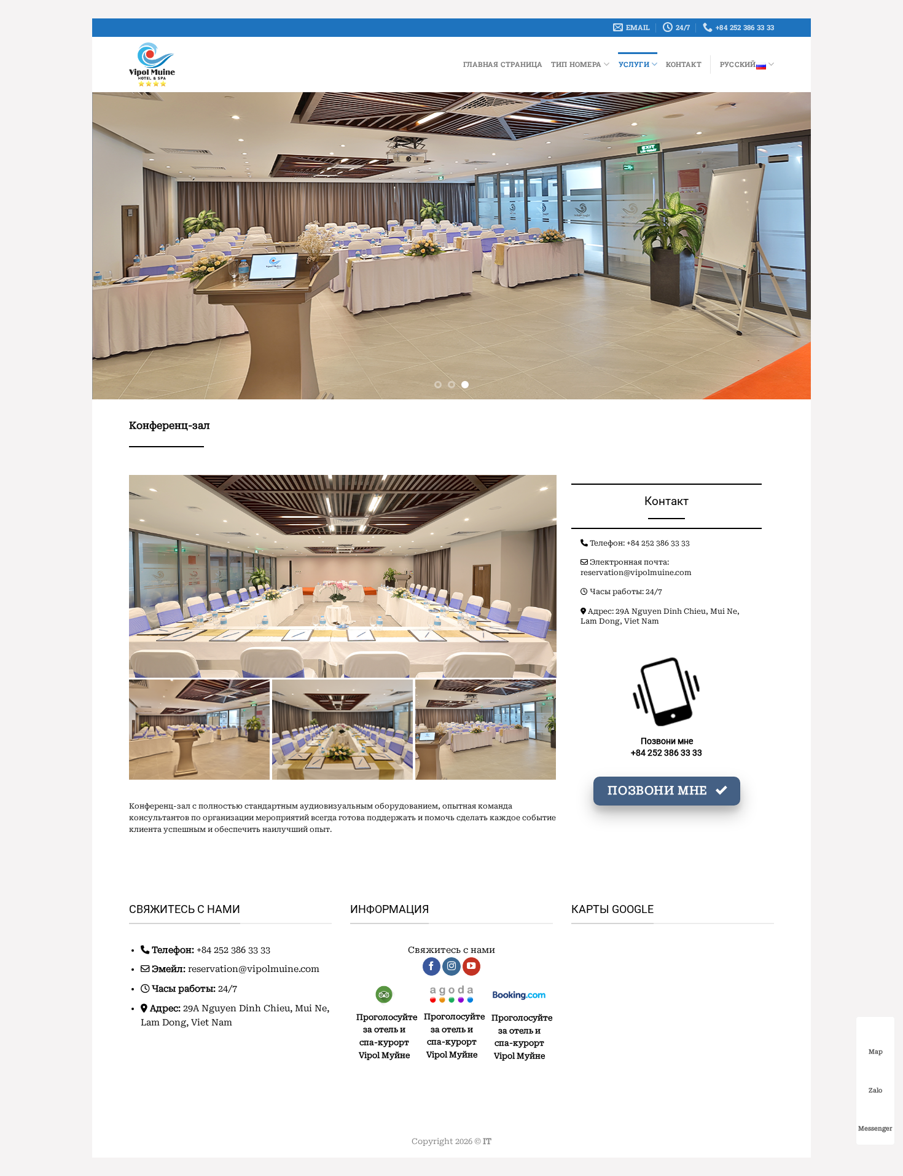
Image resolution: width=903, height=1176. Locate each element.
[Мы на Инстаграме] (451, 966)
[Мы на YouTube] (472, 966)
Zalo (875, 1090)
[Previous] (122, 245)
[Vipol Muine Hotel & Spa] (194, 64)
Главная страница (502, 64)
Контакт (684, 64)
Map (876, 1051)
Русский (738, 64)
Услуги (634, 64)
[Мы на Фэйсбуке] (432, 966)
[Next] (781, 245)
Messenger (875, 1128)
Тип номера (576, 64)
